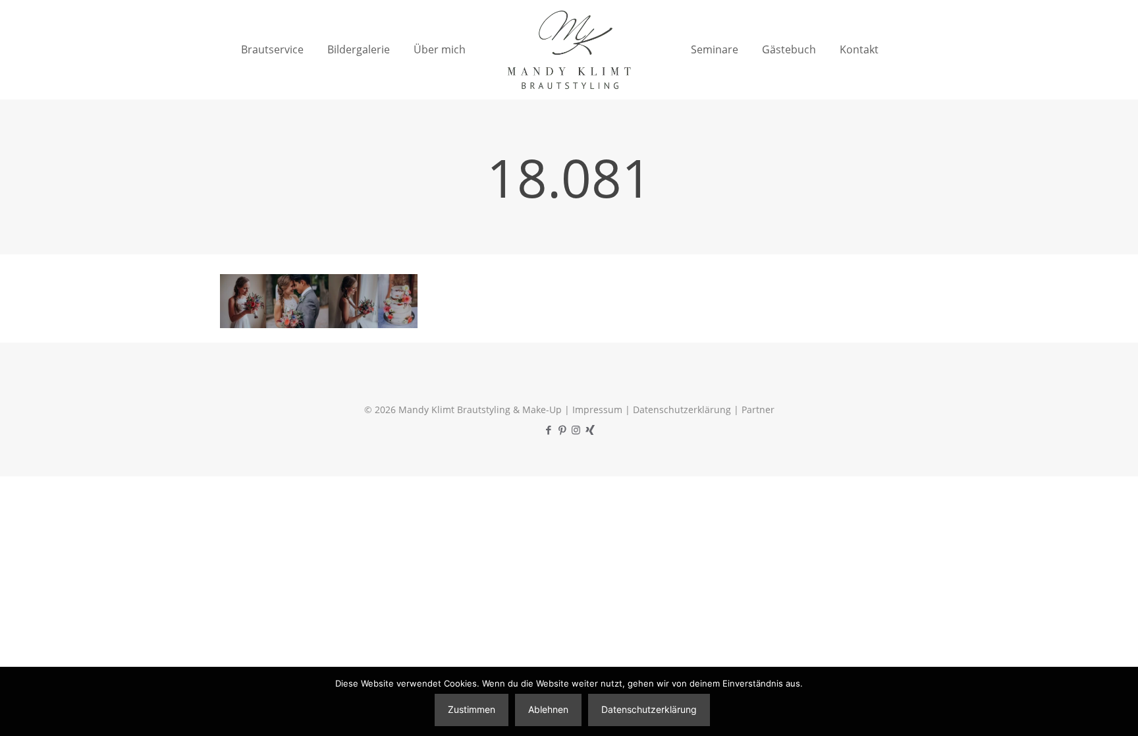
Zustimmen (471, 709)
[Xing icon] (590, 429)
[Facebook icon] (548, 429)
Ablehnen (548, 709)
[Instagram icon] (576, 429)
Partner (758, 409)
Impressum (597, 409)
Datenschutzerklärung (682, 409)
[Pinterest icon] (562, 429)
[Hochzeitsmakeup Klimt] (569, 49)
